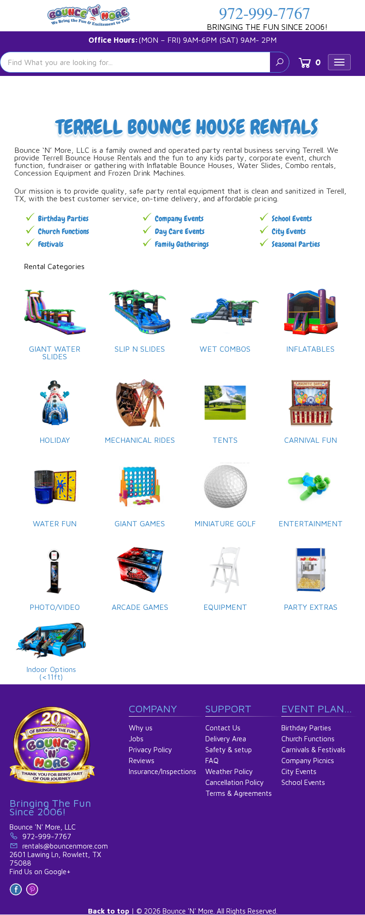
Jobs (136, 739)
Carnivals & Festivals (313, 750)
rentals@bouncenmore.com (65, 846)
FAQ (212, 760)
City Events (289, 231)
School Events (292, 219)
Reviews (141, 760)
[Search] (279, 62)
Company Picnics (307, 760)
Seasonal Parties (296, 244)
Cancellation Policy (234, 782)
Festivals (50, 244)
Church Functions (63, 231)
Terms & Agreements (238, 793)
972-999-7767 (264, 13)
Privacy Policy (150, 750)
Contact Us (222, 728)
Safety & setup (228, 750)
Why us (141, 728)
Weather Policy (229, 771)
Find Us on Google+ (40, 872)
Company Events (179, 219)
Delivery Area (225, 739)
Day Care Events (179, 231)
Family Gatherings (182, 244)
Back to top (108, 911)
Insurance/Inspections (162, 771)
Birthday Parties (63, 219)
